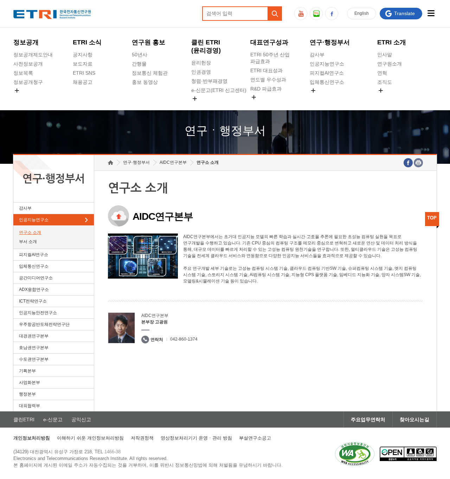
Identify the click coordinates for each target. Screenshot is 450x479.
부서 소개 (28, 241)
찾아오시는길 (414, 419)
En (361, 13)
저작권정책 (142, 438)
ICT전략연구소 (33, 301)
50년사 (139, 54)
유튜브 (300, 13)
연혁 (382, 73)
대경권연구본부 (34, 336)
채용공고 (82, 82)
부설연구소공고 (255, 438)
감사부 (317, 54)
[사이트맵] (431, 13)
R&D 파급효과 (266, 89)
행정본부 (27, 394)
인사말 (384, 54)
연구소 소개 (30, 232)
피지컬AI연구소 (327, 73)
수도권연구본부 (34, 359)
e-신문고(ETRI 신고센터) (218, 90)
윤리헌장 (201, 63)
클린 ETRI (206, 46)
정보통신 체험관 (150, 73)
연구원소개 (389, 64)
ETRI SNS (84, 73)
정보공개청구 (28, 82)
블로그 (316, 13)
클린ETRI (23, 419)
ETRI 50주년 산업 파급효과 (270, 58)
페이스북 (331, 13)
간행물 (139, 64)
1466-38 (112, 451)
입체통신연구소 (327, 82)
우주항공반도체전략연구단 (44, 324)
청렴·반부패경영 (209, 81)
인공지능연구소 (327, 64)
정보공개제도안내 (33, 54)
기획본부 (27, 370)
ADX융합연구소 (34, 289)
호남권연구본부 (34, 347)
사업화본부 (29, 382)
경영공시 (23, 98)
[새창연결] (408, 162)
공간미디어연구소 (329, 98)
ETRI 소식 (87, 42)
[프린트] (418, 162)
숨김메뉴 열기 (16, 90)
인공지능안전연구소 (38, 312)
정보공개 (26, 42)
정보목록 (23, 73)
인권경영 (201, 72)
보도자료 (82, 64)
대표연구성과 (269, 42)
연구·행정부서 (330, 42)
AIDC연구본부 (173, 162)
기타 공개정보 (392, 98)
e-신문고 (53, 419)
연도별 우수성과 (268, 79)
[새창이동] (354, 454)
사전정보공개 (28, 64)
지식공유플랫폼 (267, 105)
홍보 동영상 (145, 82)
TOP (432, 217)
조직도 (384, 82)
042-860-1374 (184, 339)
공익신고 (201, 107)
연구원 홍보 (148, 42)
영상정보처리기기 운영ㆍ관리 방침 (196, 438)
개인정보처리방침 (31, 438)
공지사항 (82, 54)
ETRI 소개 (391, 42)
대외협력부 (29, 405)
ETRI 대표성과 (266, 70)
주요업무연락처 (368, 419)
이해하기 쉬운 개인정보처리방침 (90, 438)
